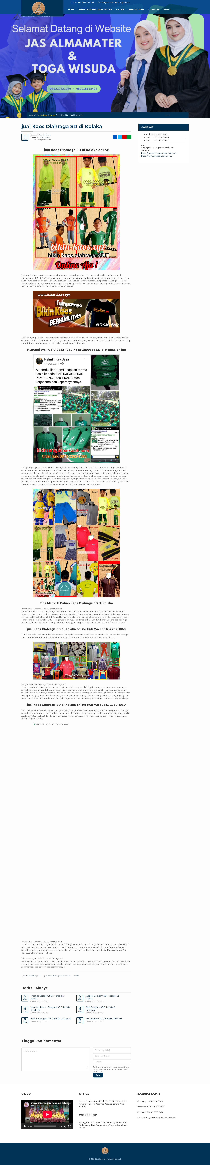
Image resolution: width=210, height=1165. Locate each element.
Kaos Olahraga (49, 115)
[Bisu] (65, 1126)
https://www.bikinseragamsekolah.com (159, 153)
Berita (167, 9)
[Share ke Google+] (181, 115)
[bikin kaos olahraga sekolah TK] (76, 543)
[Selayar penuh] (69, 1126)
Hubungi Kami (136, 9)
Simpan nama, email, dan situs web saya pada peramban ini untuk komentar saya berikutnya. (111, 1069)
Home (71, 9)
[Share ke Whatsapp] (185, 115)
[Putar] (25, 1126)
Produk (120, 9)
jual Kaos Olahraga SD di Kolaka (57, 976)
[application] (47, 1114)
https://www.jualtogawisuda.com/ (156, 156)
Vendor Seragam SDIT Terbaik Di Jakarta (50, 1018)
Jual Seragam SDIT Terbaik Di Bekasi (103, 1018)
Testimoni (153, 9)
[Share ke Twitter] (177, 115)
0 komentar (45, 137)
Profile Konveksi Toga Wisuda (95, 9)
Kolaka (76, 976)
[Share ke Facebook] (173, 115)
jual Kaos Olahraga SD (32, 976)
